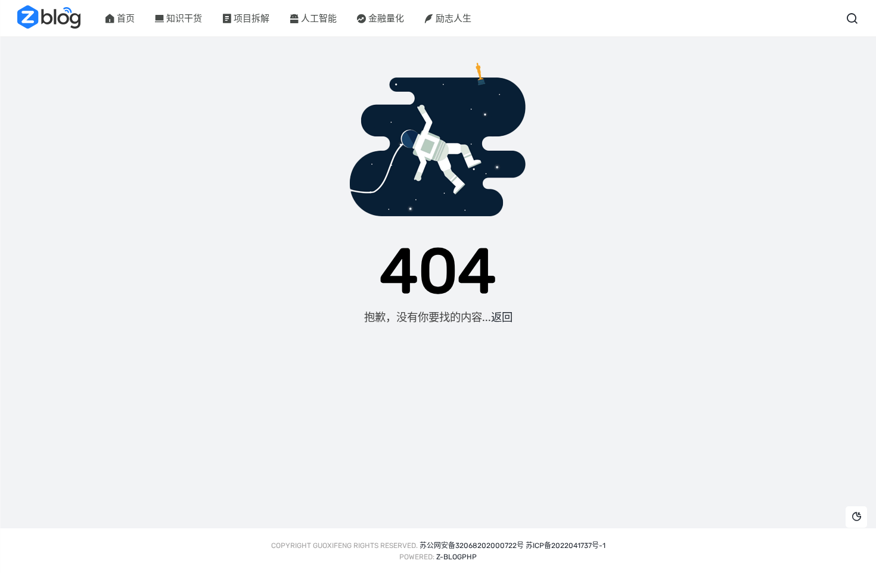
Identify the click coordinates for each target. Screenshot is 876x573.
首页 (126, 18)
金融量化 (386, 18)
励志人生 (453, 18)
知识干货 (184, 18)
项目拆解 (251, 18)
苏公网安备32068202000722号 (472, 545)
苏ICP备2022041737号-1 (565, 545)
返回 (501, 317)
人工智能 (319, 18)
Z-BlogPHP (456, 557)
